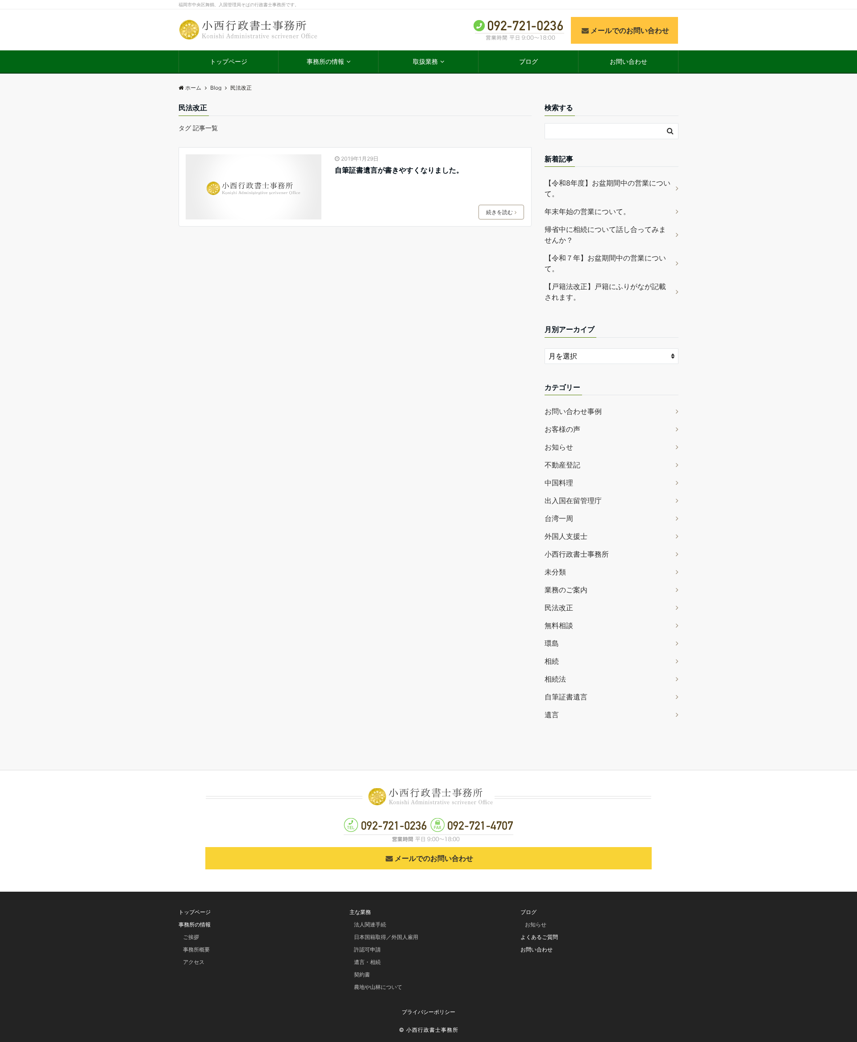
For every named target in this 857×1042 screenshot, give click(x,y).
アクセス (193, 962)
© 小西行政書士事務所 (428, 1029)
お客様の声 (562, 429)
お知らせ (559, 446)
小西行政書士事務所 (577, 554)
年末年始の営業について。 (587, 211)
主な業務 (360, 912)
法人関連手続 (370, 924)
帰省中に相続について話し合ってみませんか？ (605, 234)
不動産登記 (562, 464)
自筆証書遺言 (566, 696)
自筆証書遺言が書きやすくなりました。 (399, 169)
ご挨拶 (191, 937)
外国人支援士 (566, 536)
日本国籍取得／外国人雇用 (386, 937)
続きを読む (499, 212)
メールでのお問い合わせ (630, 30)
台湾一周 (559, 518)
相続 (552, 661)
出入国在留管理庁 (573, 500)
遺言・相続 (367, 962)
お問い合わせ (628, 61)
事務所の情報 (325, 61)
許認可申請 (367, 949)
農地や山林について (378, 987)
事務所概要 (196, 949)
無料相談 (559, 625)
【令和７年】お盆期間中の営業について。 (605, 263)
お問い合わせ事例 (573, 411)
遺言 (552, 714)
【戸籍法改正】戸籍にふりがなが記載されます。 (605, 292)
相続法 (555, 678)
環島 (552, 643)
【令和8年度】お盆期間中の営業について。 (607, 188)
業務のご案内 (566, 589)
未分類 (555, 571)
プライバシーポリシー (428, 1012)
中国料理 (559, 482)
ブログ (528, 61)
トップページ (228, 61)
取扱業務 (425, 61)
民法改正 (559, 607)
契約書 (362, 974)
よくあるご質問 (539, 937)
